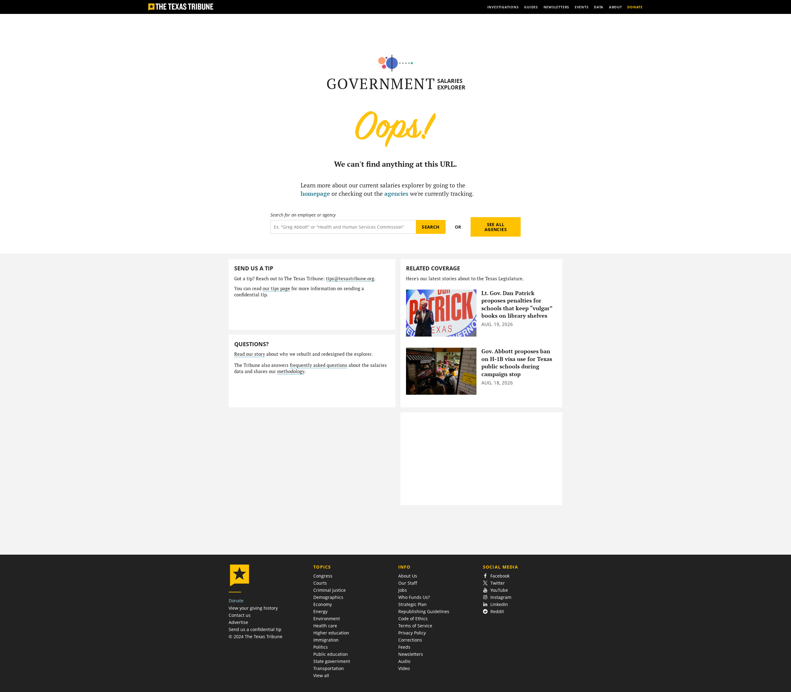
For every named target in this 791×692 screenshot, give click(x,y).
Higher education (331, 633)
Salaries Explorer (451, 84)
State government (331, 661)
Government (380, 83)
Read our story (249, 354)
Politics (320, 647)
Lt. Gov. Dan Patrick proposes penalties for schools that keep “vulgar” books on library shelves (516, 305)
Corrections (410, 640)
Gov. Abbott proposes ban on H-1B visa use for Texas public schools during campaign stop (516, 363)
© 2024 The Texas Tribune (255, 636)
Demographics (328, 597)
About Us (407, 576)
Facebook (500, 576)
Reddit (497, 611)
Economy (322, 604)
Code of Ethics (413, 618)
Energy (320, 611)
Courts (320, 583)
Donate (236, 601)
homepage (315, 193)
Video (404, 668)
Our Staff (407, 583)
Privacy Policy (412, 633)
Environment (326, 618)
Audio (404, 661)
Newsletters (410, 654)
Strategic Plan (412, 604)
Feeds (404, 647)
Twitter (497, 583)
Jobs (402, 590)
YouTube (499, 590)
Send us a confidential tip (255, 629)
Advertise (238, 622)
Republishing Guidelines (423, 611)
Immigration (326, 640)
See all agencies (495, 226)
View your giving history (253, 608)
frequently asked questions (318, 365)
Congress (322, 576)
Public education (330, 654)
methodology (290, 371)
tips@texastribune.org (350, 279)
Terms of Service (415, 626)
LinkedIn (499, 604)
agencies (396, 193)
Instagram (500, 597)
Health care (325, 626)
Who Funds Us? (414, 597)
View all (321, 675)
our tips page (276, 288)
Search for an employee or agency (303, 215)
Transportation (328, 668)
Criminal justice (329, 590)
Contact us (240, 615)
